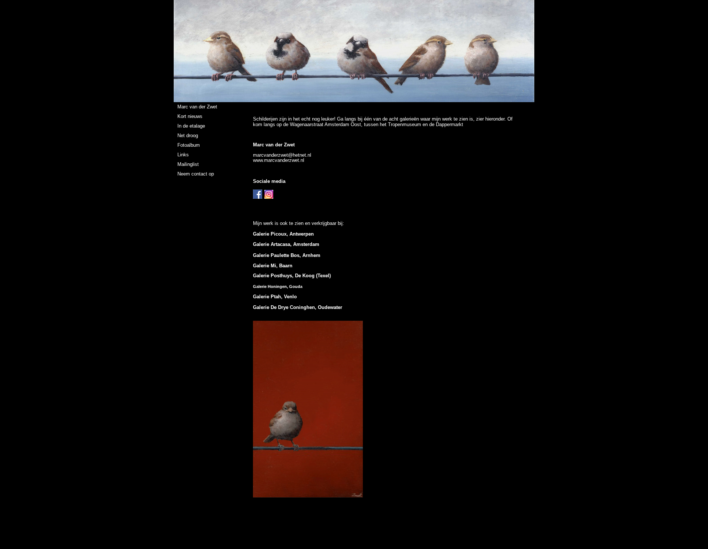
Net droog (187, 135)
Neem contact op (195, 174)
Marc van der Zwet (197, 107)
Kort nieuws (189, 116)
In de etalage (191, 126)
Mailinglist (188, 164)
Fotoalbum (188, 145)
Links (183, 154)
